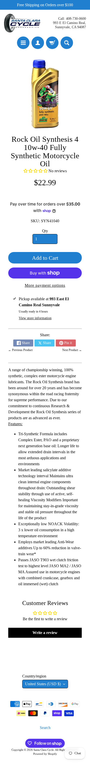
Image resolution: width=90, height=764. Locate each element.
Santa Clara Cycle (44, 749)
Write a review (45, 632)
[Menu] (23, 42)
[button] (36, 171)
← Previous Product (20, 350)
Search (45, 728)
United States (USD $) (43, 684)
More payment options (45, 285)
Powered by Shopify (45, 753)
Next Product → (72, 350)
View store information (35, 318)
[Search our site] (66, 42)
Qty (45, 231)
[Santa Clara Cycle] (23, 23)
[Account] (38, 42)
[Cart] (52, 42)
